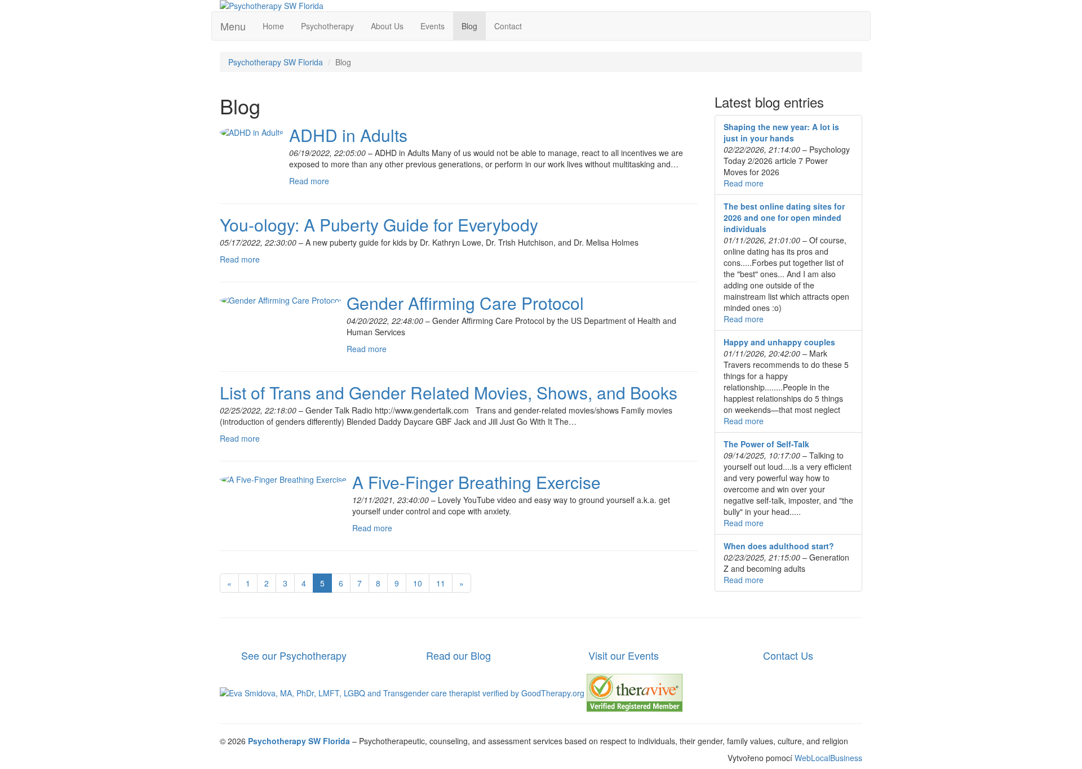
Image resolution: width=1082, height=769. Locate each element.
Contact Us (788, 655)
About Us (387, 26)
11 (440, 583)
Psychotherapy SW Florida (275, 62)
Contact (508, 26)
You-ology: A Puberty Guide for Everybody (379, 224)
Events (432, 26)
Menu (233, 26)
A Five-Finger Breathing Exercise (476, 482)
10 (417, 583)
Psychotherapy (327, 26)
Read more (309, 180)
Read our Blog (458, 655)
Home (273, 26)
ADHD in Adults (348, 135)
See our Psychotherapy (294, 655)
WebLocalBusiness (828, 757)
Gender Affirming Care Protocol (465, 303)
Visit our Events (623, 655)
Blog (469, 26)
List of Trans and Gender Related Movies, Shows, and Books (448, 392)
